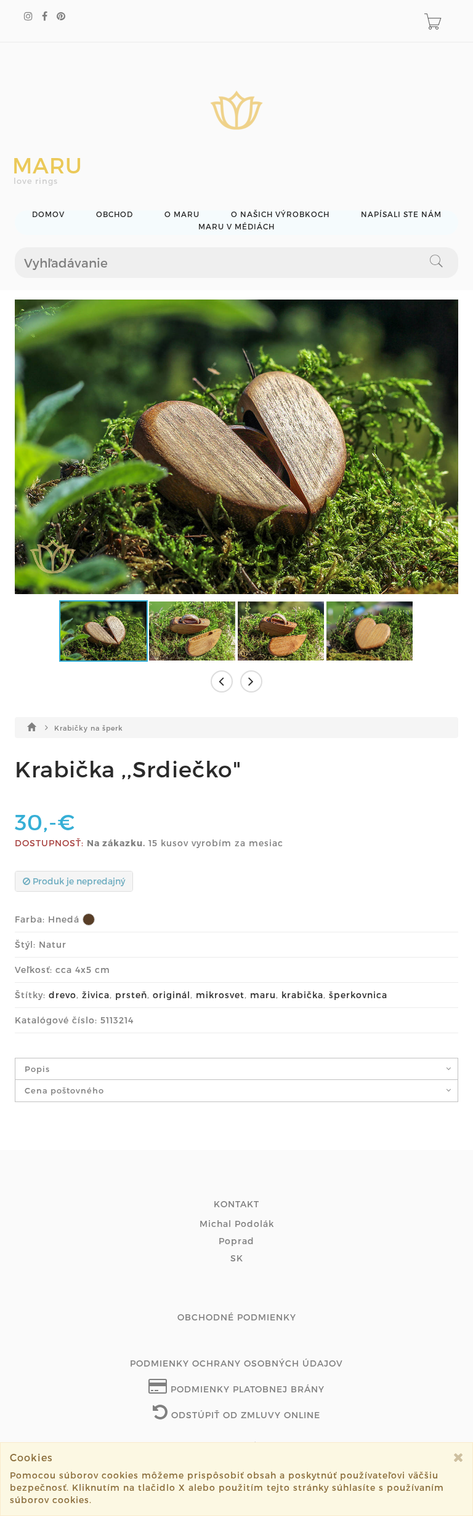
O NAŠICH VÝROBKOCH (280, 214)
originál (171, 995)
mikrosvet (220, 995)
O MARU (182, 214)
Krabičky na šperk (88, 728)
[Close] (458, 1457)
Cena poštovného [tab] (64, 1090)
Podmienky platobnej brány (246, 1389)
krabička (302, 995)
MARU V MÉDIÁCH (236, 227)
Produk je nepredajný (77, 881)
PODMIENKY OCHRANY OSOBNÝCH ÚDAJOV (236, 1363)
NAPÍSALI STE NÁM (401, 214)
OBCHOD (114, 214)
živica (96, 995)
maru (263, 995)
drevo (62, 995)
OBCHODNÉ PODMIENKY (236, 1317)
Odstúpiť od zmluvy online (244, 1415)
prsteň (131, 995)
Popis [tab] (37, 1069)
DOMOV (48, 214)
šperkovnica (358, 995)
